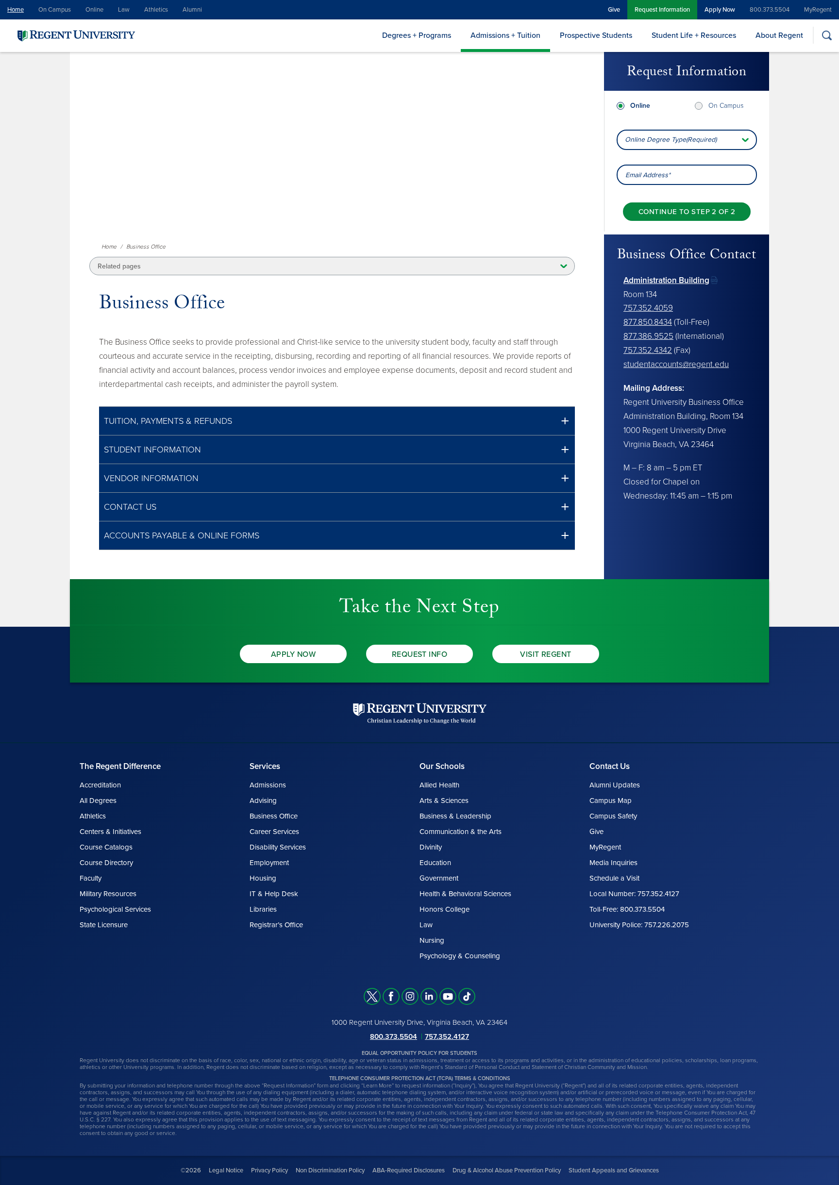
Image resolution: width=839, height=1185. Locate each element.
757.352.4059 (648, 308)
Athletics (156, 10)
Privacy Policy (269, 1170)
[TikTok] (466, 996)
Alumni (192, 10)
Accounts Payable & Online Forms (181, 535)
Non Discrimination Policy (330, 1170)
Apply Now (720, 10)
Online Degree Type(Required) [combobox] (671, 139)
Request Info (420, 654)
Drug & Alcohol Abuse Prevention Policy (507, 1170)
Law (124, 10)
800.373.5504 (769, 10)
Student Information (152, 449)
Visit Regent (545, 654)
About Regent (779, 35)
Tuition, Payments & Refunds (168, 421)
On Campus (54, 10)
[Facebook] (391, 996)
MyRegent (818, 10)
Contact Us (130, 506)
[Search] (826, 35)
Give (614, 10)
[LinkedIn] (428, 996)
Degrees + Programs (416, 35)
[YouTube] (447, 996)
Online (94, 10)
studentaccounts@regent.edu (676, 364)
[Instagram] (410, 996)
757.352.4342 (647, 350)
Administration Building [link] (666, 280)
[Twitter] (372, 996)
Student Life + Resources (694, 35)
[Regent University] (75, 35)
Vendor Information (151, 478)
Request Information (662, 10)
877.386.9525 (648, 336)
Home (15, 10)
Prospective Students (596, 35)
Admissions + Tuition (505, 35)
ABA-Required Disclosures (408, 1170)
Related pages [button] (119, 266)
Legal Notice (226, 1170)
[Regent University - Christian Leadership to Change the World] (420, 713)
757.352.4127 (447, 1036)
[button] (337, 421)
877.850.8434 (647, 322)
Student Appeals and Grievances (614, 1170)
